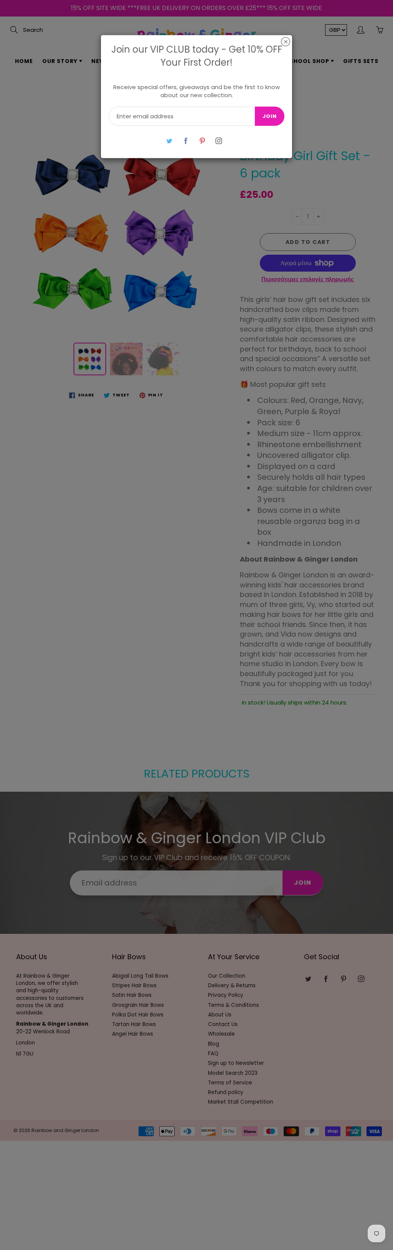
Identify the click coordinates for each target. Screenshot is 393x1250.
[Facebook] (185, 141)
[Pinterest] (202, 141)
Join (270, 116)
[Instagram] (218, 141)
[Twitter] (169, 141)
